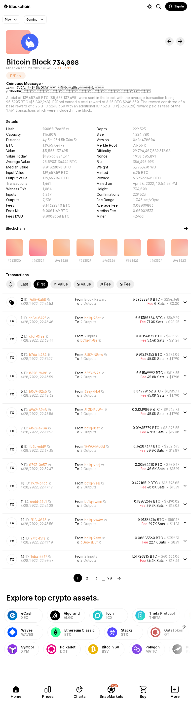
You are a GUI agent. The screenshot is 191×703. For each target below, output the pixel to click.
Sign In (179, 6)
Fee (107, 284)
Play (8, 19)
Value (63, 284)
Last (24, 284)
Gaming (32, 19)
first (41, 284)
